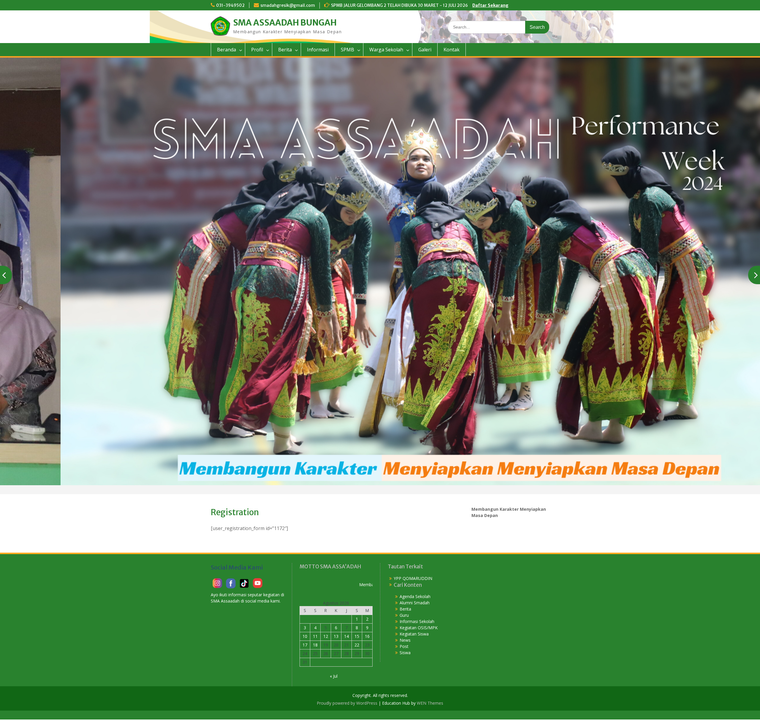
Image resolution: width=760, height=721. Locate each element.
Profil (257, 49)
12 (325, 636)
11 (315, 636)
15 (356, 636)
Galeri (424, 49)
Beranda (226, 49)
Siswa (405, 652)
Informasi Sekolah (417, 621)
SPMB (347, 49)
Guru (404, 615)
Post (404, 646)
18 (315, 644)
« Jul (334, 676)
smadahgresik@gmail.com (287, 5)
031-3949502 (230, 5)
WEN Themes (430, 703)
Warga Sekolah (386, 49)
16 (367, 636)
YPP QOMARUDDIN (413, 578)
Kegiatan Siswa (414, 633)
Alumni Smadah (415, 602)
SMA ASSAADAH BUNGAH (285, 22)
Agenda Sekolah (415, 596)
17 (305, 644)
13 (336, 636)
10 (305, 636)
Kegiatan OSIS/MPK (419, 627)
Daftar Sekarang (490, 5)
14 (346, 636)
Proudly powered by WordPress (347, 703)
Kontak (452, 49)
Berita (285, 49)
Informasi (318, 49)
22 (356, 644)
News (405, 640)
